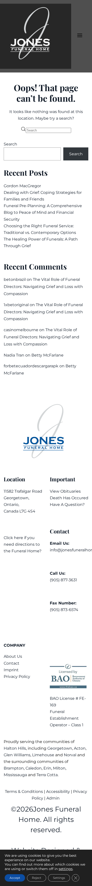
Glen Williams (17, 755)
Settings (59, 878)
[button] (79, 36)
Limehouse (43, 755)
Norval (70, 755)
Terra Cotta (47, 774)
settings (66, 869)
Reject (36, 878)
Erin (47, 768)
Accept (15, 878)
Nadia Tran (14, 355)
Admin (53, 798)
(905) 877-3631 (63, 580)
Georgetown (59, 748)
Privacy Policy (17, 676)
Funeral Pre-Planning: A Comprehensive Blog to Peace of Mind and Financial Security (43, 212)
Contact (11, 663)
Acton (80, 748)
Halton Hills (15, 748)
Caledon (34, 768)
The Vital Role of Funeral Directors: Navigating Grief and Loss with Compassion (43, 286)
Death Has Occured (69, 498)
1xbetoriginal (16, 304)
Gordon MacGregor (22, 186)
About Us (13, 656)
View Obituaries (65, 491)
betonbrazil (15, 279)
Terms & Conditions (24, 791)
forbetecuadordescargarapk (31, 366)
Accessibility (58, 791)
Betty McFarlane (47, 355)
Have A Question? (67, 504)
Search (10, 144)
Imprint (11, 670)
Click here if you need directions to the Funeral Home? (22, 544)
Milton (59, 768)
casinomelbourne (21, 330)
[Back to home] (35, 36)
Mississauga (15, 774)
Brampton (14, 768)
